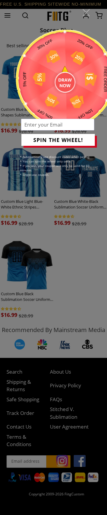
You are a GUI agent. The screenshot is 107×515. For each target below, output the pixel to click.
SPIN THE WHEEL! (58, 139)
